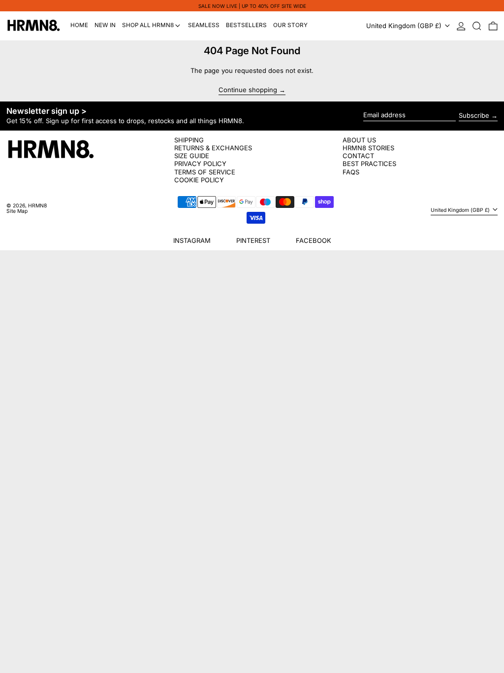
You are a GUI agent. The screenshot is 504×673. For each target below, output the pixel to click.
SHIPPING (189, 140)
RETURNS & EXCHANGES (213, 148)
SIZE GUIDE (191, 156)
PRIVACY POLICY (200, 164)
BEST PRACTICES (369, 164)
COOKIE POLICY (199, 180)
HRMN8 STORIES (368, 148)
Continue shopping (248, 90)
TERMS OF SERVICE (204, 172)
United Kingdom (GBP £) (404, 26)
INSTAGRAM (192, 240)
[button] (477, 25)
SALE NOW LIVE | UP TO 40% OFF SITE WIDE (252, 6)
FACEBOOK (313, 240)
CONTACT (358, 156)
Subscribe (474, 115)
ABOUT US (359, 140)
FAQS (351, 172)
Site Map (17, 211)
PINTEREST (253, 240)
